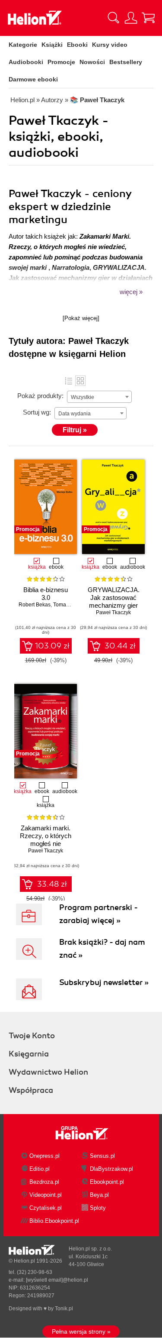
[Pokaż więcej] (81, 318)
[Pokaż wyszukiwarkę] (113, 17)
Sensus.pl (102, 1156)
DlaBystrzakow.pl (111, 1169)
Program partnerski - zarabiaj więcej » (98, 914)
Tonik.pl (64, 1309)
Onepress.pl (44, 1156)
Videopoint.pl (45, 1195)
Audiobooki (26, 61)
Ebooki (77, 44)
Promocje (61, 61)
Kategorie (23, 44)
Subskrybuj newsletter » (104, 982)
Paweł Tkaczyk (113, 612)
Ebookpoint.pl (107, 1182)
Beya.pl (99, 1195)
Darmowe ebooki (33, 79)
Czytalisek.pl (45, 1208)
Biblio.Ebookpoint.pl (54, 1221)
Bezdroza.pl (44, 1182)
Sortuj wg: (37, 412)
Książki (52, 44)
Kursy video (109, 44)
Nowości (92, 61)
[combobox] (99, 397)
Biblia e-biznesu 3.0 (45, 593)
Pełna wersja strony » (81, 1331)
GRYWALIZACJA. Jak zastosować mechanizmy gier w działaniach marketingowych (114, 605)
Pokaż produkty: (40, 395)
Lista (69, 381)
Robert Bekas (35, 605)
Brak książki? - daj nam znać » (102, 948)
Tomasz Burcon (71, 605)
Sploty (98, 1208)
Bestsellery (125, 61)
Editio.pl (39, 1169)
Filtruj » (75, 430)
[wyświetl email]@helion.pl (57, 1280)
